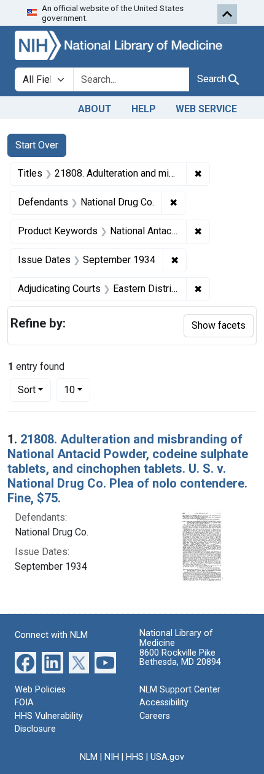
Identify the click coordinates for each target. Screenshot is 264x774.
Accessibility (163, 702)
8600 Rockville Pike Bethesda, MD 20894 (180, 658)
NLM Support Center (179, 689)
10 (77, 389)
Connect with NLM (51, 635)
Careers (154, 716)
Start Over (36, 145)
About (95, 109)
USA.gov (167, 757)
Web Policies (40, 689)
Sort (27, 390)
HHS (135, 757)
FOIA (24, 702)
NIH (111, 757)
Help (143, 109)
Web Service (206, 109)
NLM (89, 757)
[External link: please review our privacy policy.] (25, 661)
